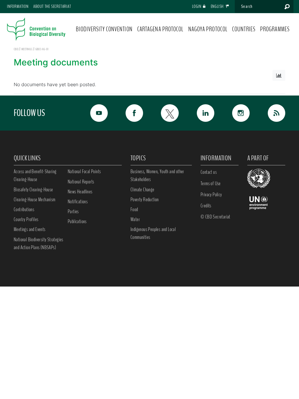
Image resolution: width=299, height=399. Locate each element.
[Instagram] (238, 113)
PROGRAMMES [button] (275, 29)
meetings (27, 49)
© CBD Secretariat (215, 216)
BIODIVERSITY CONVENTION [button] (104, 29)
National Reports (81, 181)
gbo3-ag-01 (42, 49)
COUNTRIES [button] (243, 29)
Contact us (209, 172)
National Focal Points (84, 171)
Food (134, 209)
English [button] (218, 6)
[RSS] (273, 113)
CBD (16, 49)
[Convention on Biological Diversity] (36, 29)
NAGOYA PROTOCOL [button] (208, 29)
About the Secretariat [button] (52, 6)
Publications (77, 221)
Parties (73, 211)
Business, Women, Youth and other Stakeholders (157, 175)
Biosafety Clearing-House (33, 189)
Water (135, 219)
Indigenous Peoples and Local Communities (153, 233)
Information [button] (18, 6)
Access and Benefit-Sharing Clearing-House (35, 175)
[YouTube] (96, 113)
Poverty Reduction (145, 199)
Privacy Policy (211, 194)
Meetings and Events (30, 229)
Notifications (78, 201)
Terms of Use (211, 183)
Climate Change (142, 189)
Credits (206, 205)
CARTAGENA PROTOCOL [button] (160, 29)
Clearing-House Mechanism (34, 199)
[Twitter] (167, 113)
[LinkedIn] (202, 113)
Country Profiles (26, 219)
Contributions (24, 209)
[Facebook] (131, 113)
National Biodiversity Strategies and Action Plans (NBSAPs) (38, 243)
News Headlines (80, 191)
